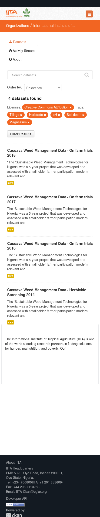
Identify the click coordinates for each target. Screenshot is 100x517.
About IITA (13, 462)
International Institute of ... (54, 25)
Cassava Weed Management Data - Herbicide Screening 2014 (46, 292)
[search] (86, 74)
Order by (14, 87)
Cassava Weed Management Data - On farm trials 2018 (50, 153)
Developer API (16, 498)
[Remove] (71, 107)
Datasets (19, 41)
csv (10, 183)
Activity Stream (23, 50)
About (16, 59)
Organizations (17, 25)
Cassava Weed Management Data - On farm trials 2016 (50, 246)
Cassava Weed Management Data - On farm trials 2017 (50, 199)
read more (77, 348)
